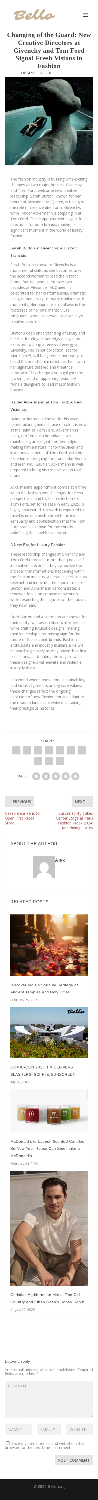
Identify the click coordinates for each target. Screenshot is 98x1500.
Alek (60, 860)
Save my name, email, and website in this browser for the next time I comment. (44, 1445)
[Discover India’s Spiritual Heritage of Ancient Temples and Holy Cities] (49, 945)
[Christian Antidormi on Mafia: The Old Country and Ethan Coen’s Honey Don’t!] (49, 1228)
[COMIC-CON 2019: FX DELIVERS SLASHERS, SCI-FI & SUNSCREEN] (49, 1032)
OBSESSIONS (33, 72)
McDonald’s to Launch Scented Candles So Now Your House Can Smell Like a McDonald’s (47, 1148)
